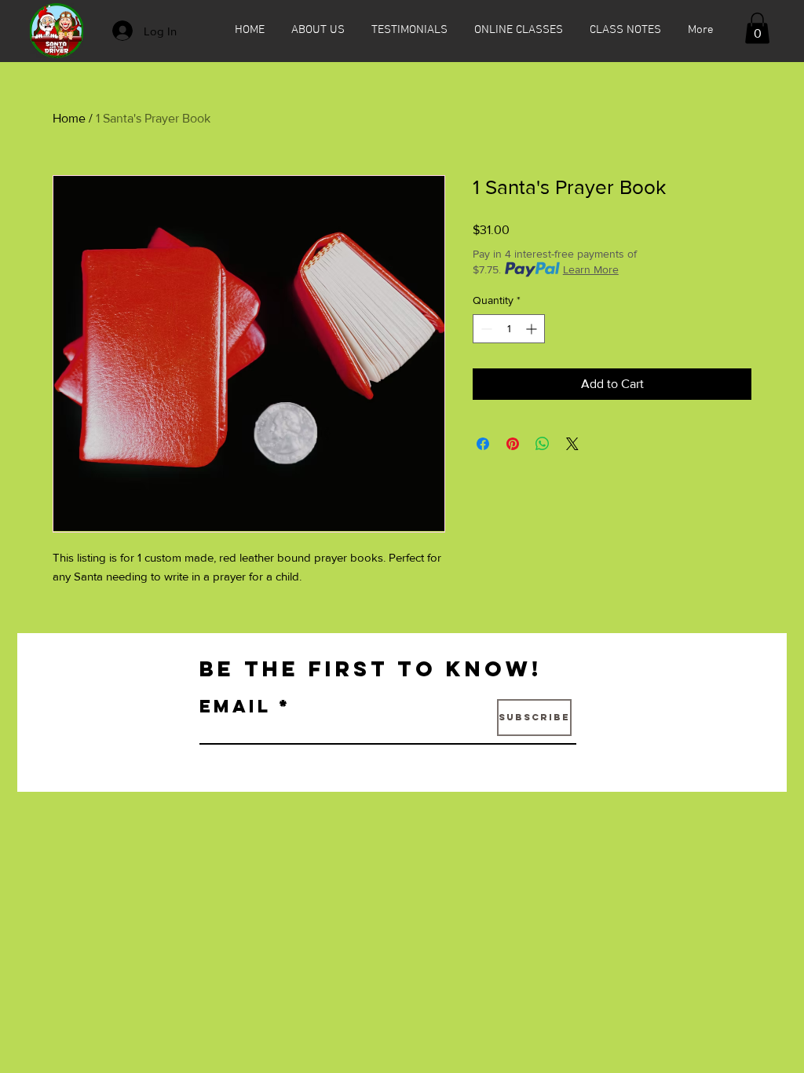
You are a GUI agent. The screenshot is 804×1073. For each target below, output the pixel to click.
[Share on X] (572, 443)
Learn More (591, 269)
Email (235, 706)
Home (69, 118)
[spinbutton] (509, 328)
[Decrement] (485, 328)
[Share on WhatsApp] (542, 443)
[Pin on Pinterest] (512, 443)
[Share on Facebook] (482, 443)
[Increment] (533, 328)
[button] (757, 28)
